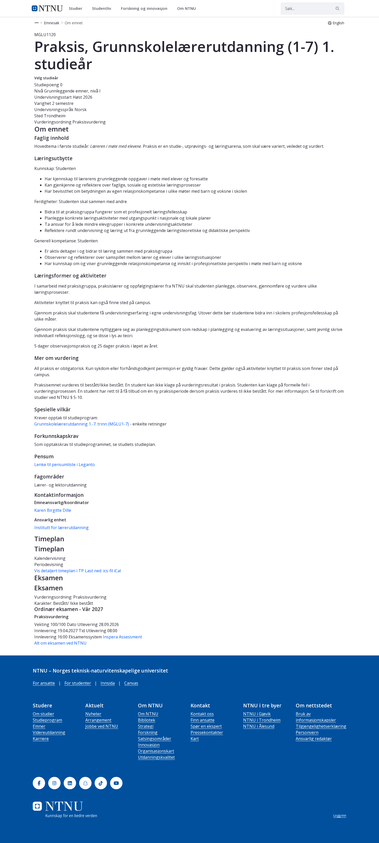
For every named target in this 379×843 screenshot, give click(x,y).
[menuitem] (77, 8)
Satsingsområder (154, 738)
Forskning (148, 732)
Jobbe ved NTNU (101, 726)
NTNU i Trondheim (262, 720)
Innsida (108, 683)
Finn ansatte (203, 720)
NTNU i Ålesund (258, 726)
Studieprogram (47, 720)
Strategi (145, 726)
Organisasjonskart (156, 751)
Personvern (307, 732)
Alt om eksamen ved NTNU (60, 643)
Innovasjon (149, 745)
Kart (195, 738)
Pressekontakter (207, 732)
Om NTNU (148, 714)
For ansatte (44, 683)
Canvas (131, 683)
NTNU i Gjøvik (257, 714)
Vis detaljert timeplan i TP (59, 571)
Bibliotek (146, 720)
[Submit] (338, 8)
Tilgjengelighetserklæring (321, 726)
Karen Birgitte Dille (52, 510)
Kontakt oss (202, 714)
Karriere (41, 738)
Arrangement (98, 720)
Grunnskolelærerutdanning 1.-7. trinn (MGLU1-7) (81, 424)
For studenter (77, 683)
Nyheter (93, 714)
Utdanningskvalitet (156, 757)
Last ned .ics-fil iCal (103, 571)
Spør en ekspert (206, 726)
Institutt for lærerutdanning (61, 527)
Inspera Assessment (122, 637)
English (338, 22)
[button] (36, 23)
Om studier (43, 714)
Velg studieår (46, 77)
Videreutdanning (49, 732)
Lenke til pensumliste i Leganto (64, 464)
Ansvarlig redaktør (314, 738)
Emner (39, 726)
